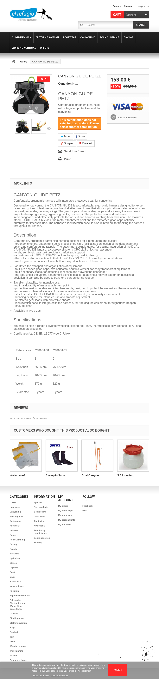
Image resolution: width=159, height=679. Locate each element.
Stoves (13, 563)
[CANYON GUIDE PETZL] (22, 126)
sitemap (128, 6)
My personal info (66, 520)
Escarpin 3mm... (56, 475)
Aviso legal (39, 526)
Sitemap (38, 542)
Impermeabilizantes (20, 595)
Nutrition (14, 591)
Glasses (14, 613)
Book (12, 572)
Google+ (68, 143)
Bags (12, 627)
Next (49, 128)
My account (65, 498)
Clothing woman (18, 623)
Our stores (39, 516)
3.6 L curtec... (126, 475)
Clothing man (17, 618)
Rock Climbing (17, 540)
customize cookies (59, 675)
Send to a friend (75, 151)
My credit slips (65, 510)
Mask (12, 577)
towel (12, 641)
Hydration (15, 558)
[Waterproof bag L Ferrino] (26, 456)
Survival (14, 632)
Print (67, 159)
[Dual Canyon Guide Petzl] (97, 456)
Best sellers (40, 512)
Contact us (39, 521)
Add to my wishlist (127, 117)
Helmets (14, 530)
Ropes (13, 535)
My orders (63, 506)
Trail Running (16, 651)
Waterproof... (18, 475)
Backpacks (15, 581)
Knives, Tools (16, 586)
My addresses (65, 515)
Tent (12, 637)
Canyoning (15, 512)
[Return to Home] (13, 61)
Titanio (13, 655)
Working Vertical (18, 646)
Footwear (14, 526)
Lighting (14, 567)
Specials (38, 502)
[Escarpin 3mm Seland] (62, 456)
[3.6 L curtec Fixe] (133, 456)
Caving (13, 544)
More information (41, 675)
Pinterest (86, 143)
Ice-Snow (14, 553)
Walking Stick (16, 516)
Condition (65, 83)
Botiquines (15, 521)
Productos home (18, 660)
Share (81, 136)
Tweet (66, 136)
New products (41, 507)
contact (117, 6)
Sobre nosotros (42, 538)
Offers (23, 61)
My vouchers (64, 524)
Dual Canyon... (91, 475)
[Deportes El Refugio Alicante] (31, 14)
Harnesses (15, 507)
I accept (117, 670)
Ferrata (13, 549)
